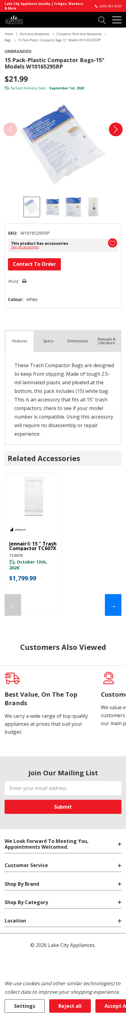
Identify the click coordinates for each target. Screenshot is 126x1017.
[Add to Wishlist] (112, 243)
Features (19, 341)
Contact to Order (34, 264)
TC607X (16, 555)
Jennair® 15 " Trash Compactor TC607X (33, 546)
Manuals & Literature (107, 341)
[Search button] (102, 19)
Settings (24, 1006)
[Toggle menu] (116, 19)
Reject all (70, 1006)
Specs (48, 341)
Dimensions (77, 341)
